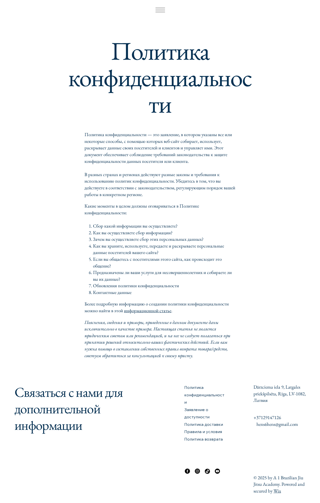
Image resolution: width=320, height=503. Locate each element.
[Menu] (160, 9)
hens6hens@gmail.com (277, 424)
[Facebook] (187, 471)
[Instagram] (197, 471)
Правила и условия (203, 431)
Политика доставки (203, 424)
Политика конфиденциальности (204, 395)
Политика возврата (203, 439)
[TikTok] (207, 471)
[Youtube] (217, 471)
